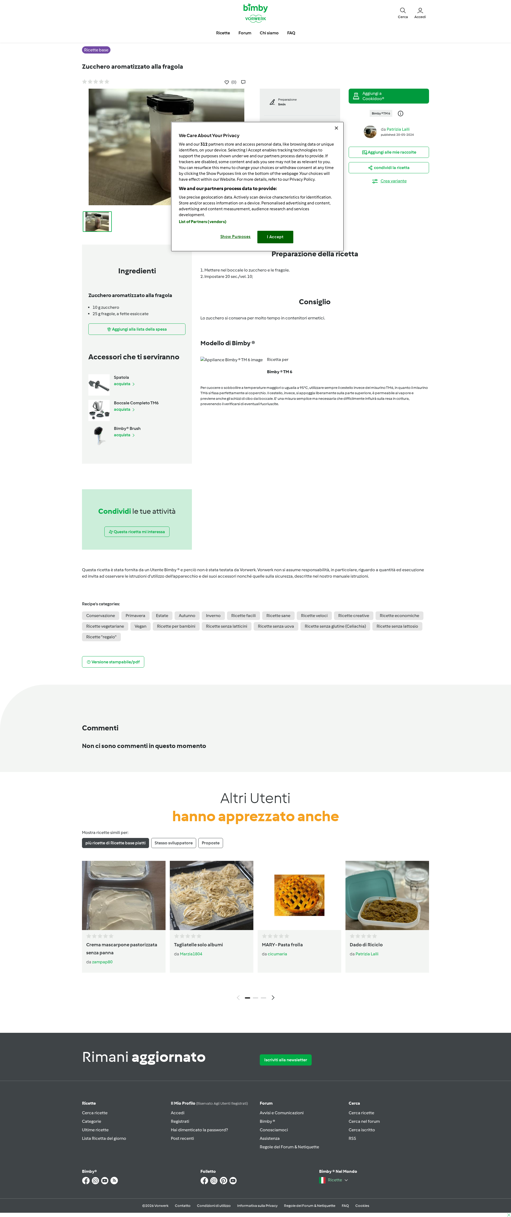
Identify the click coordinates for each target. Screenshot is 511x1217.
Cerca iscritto (362, 1129)
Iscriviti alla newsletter (285, 1059)
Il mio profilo (209, 1103)
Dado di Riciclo (366, 945)
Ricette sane (278, 615)
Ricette (89, 1103)
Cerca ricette (95, 1112)
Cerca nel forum (364, 1121)
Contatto (183, 1205)
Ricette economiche (399, 615)
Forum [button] (244, 32)
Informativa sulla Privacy (257, 1205)
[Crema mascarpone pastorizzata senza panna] (124, 895)
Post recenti (182, 1138)
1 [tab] (247, 997)
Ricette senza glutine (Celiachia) (335, 626)
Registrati (180, 1121)
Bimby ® (267, 1121)
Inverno (213, 615)
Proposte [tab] (211, 842)
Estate (162, 615)
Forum (266, 1103)
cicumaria (277, 953)
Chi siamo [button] (269, 32)
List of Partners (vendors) (202, 221)
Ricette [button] (223, 32)
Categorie (91, 1121)
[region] (257, 186)
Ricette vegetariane (105, 626)
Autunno (187, 615)
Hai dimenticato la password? (199, 1129)
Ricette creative (353, 615)
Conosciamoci (274, 1129)
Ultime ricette (95, 1129)
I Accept (275, 237)
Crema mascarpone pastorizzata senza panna (121, 949)
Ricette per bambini (176, 626)
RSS (352, 1138)
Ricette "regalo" (101, 636)
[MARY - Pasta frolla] (299, 895)
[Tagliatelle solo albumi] (211, 895)
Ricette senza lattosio (397, 626)
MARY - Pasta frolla (282, 945)
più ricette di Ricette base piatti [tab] (115, 842)
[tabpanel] (255, 932)
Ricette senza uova (276, 626)
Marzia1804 (191, 953)
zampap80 (102, 961)
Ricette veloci (314, 615)
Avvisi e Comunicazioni (282, 1112)
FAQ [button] (291, 32)
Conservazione (100, 615)
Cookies (362, 1205)
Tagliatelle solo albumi (198, 945)
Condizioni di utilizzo (214, 1205)
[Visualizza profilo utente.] (370, 131)
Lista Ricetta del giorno (104, 1138)
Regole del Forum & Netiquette (289, 1146)
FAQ (345, 1205)
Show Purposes (235, 236)
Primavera (135, 615)
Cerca (354, 1103)
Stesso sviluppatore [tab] (174, 842)
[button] (403, 13)
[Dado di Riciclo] (387, 895)
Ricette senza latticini (226, 626)
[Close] (336, 128)
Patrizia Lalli (398, 129)
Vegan (140, 626)
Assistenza (270, 1138)
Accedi (177, 1112)
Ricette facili (243, 615)
